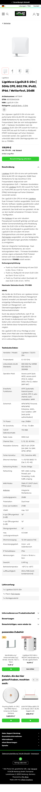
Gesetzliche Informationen (12, 736)
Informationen (7, 739)
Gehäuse (8, 218)
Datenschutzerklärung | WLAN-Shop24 (16, 754)
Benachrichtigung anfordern (20, 159)
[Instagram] (20, 758)
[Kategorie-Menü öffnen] (3, 14)
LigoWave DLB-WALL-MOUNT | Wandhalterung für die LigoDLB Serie (30, 657)
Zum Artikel (30, 669)
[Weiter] (37, 680)
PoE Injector (6, 237)
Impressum (35, 754)
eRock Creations (27, 780)
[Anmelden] (34, 14)
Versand (19, 150)
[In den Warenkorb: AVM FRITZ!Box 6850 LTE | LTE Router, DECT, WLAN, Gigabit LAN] (30, 720)
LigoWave (5, 128)
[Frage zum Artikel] (4, 109)
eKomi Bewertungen (9, 742)
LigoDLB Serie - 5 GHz (19, 106)
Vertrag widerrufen (20, 762)
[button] (5, 71)
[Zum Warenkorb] (37, 14)
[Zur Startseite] (20, 14)
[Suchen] (7, 14)
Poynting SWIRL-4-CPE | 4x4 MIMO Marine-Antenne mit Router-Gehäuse (10, 710)
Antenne (6, 490)
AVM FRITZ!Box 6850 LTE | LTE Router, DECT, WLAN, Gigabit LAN (30, 709)
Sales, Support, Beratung (11, 733)
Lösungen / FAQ (25, 6)
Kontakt (36, 6)
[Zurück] (33, 680)
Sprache (5, 745)
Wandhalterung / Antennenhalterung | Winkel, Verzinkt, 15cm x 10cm (10, 658)
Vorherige (7, 23)
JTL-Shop (25, 777)
